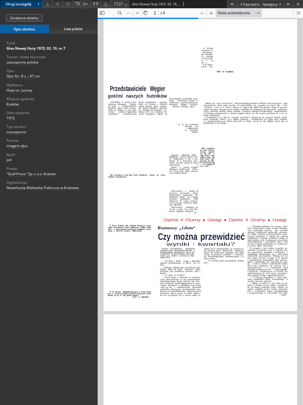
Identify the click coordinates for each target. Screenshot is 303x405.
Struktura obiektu (24, 17)
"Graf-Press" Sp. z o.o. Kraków (31, 173)
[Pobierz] (48, 4)
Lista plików (73, 29)
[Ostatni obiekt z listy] (288, 4)
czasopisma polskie (22, 62)
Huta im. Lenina (19, 90)
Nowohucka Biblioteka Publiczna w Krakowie (43, 187)
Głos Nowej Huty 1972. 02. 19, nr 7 (36, 48)
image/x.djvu (17, 145)
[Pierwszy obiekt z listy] (232, 4)
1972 (11, 118)
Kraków (13, 104)
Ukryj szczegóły (18, 3)
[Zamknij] (298, 4)
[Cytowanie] (96, 4)
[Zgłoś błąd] (106, 4)
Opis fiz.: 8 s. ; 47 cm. (24, 76)
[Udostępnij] (58, 4)
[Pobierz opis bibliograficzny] (85, 4)
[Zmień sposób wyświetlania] (76, 4)
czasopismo (16, 131)
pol (9, 159)
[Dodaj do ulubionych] (68, 4)
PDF (118, 4)
